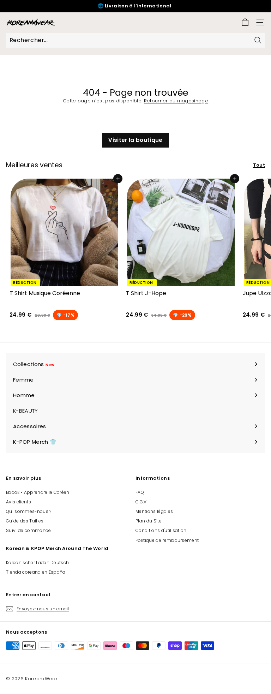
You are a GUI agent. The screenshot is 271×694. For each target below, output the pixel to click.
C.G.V (141, 502)
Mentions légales (154, 511)
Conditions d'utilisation (161, 530)
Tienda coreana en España (36, 572)
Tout (259, 165)
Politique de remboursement (167, 540)
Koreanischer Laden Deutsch (37, 563)
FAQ (140, 492)
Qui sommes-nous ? (29, 511)
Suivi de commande (28, 530)
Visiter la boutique (135, 140)
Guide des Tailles (25, 521)
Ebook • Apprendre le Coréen (38, 492)
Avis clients (18, 502)
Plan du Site (149, 521)
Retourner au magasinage (176, 100)
